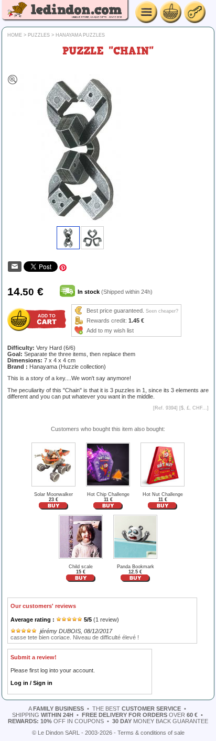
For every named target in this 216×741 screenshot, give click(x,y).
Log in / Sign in (31, 683)
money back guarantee (160, 721)
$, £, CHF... (194, 408)
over (140, 715)
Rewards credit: (107, 320)
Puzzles (39, 35)
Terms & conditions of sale (151, 732)
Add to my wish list (110, 330)
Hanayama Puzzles (80, 35)
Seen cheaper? (162, 311)
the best (136, 708)
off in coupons (56, 721)
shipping (42, 715)
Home (14, 35)
